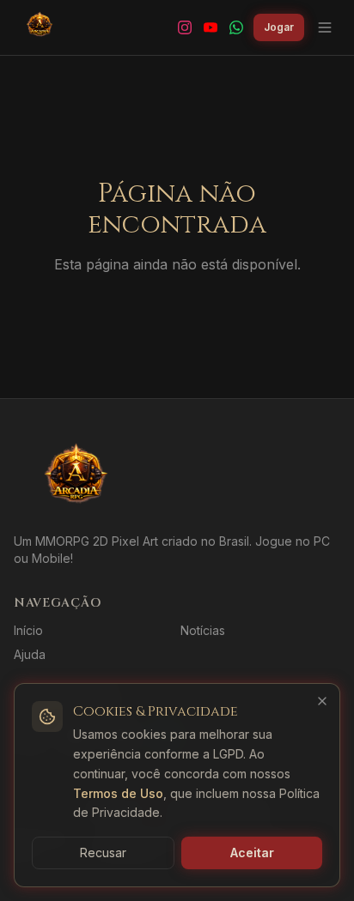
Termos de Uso (118, 793)
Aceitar (252, 852)
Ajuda (30, 654)
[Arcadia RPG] (39, 27)
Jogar (279, 27)
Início (28, 630)
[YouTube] (210, 27)
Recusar (103, 852)
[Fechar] (322, 701)
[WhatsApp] (236, 27)
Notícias (202, 630)
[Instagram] (185, 27)
